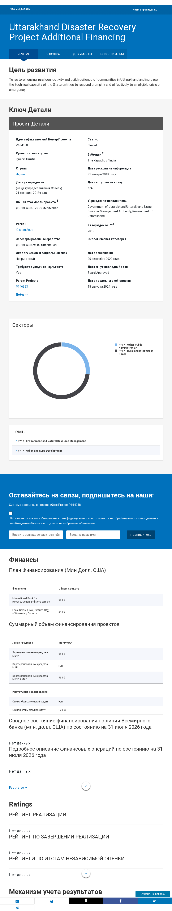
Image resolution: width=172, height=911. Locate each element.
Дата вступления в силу (105, 182)
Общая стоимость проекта (37, 201)
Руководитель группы (32, 153)
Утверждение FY (101, 224)
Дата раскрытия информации (109, 168)
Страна (21, 168)
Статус (93, 139)
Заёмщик (96, 154)
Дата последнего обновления (110, 280)
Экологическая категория (107, 239)
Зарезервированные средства (38, 239)
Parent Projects (27, 280)
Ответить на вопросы (153, 893)
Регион (21, 224)
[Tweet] (86, 901)
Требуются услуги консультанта (40, 266)
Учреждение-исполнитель (107, 200)
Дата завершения (100, 253)
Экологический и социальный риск (41, 253)
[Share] (120, 901)
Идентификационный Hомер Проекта (43, 139)
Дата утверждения (30, 182)
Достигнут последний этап (108, 266)
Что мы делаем (20, 9)
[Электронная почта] (17, 901)
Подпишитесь (141, 535)
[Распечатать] (51, 901)
